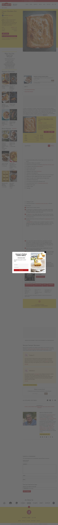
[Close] (45, 252)
